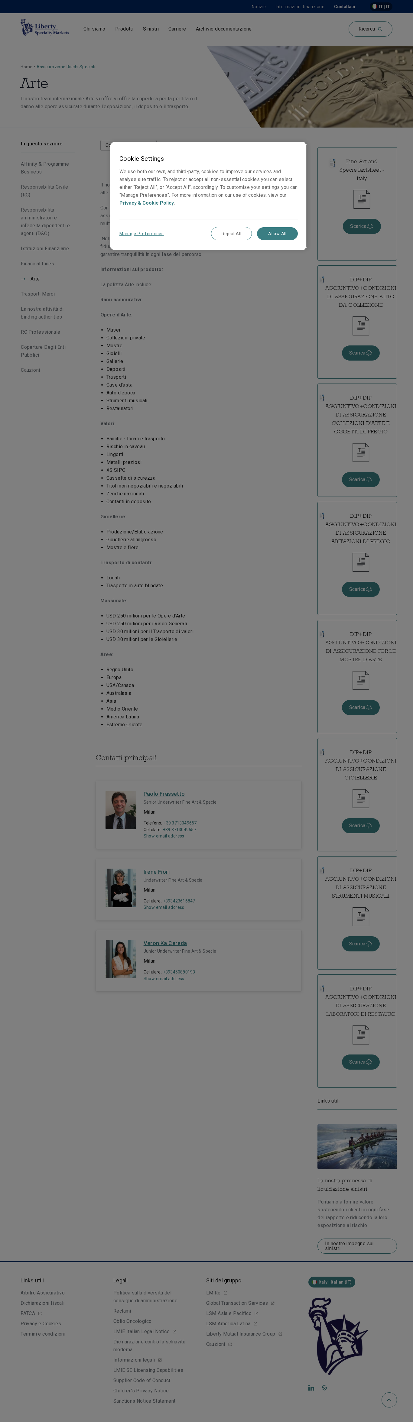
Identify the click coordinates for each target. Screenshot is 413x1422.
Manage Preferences (141, 233)
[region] (208, 196)
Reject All (232, 233)
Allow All (277, 233)
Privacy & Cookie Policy (146, 203)
